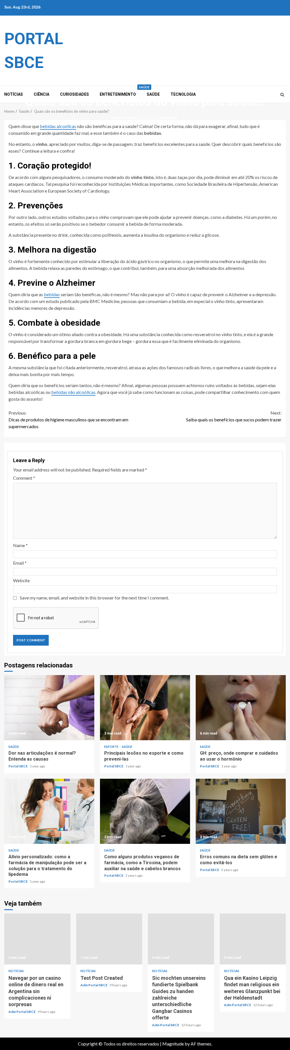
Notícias (16, 970)
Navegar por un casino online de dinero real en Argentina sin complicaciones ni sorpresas (37, 939)
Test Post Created (109, 939)
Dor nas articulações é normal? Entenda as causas (49, 707)
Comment (24, 478)
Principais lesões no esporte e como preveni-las (145, 707)
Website (21, 580)
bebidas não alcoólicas (73, 392)
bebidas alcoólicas (58, 126)
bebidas (52, 294)
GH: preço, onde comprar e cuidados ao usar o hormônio (241, 707)
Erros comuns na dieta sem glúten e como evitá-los (241, 811)
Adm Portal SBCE (125, 118)
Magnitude (173, 1043)
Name (20, 545)
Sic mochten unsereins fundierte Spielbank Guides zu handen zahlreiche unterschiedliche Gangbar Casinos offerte (181, 939)
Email (20, 562)
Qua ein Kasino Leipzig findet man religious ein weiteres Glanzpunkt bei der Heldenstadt (253, 939)
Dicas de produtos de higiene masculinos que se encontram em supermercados (68, 419)
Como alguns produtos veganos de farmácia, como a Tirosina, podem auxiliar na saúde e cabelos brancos (145, 811)
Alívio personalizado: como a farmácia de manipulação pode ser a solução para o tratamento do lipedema (49, 811)
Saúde (144, 87)
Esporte (111, 746)
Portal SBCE (18, 766)
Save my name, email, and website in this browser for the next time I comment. (94, 597)
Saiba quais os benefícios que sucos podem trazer (234, 416)
